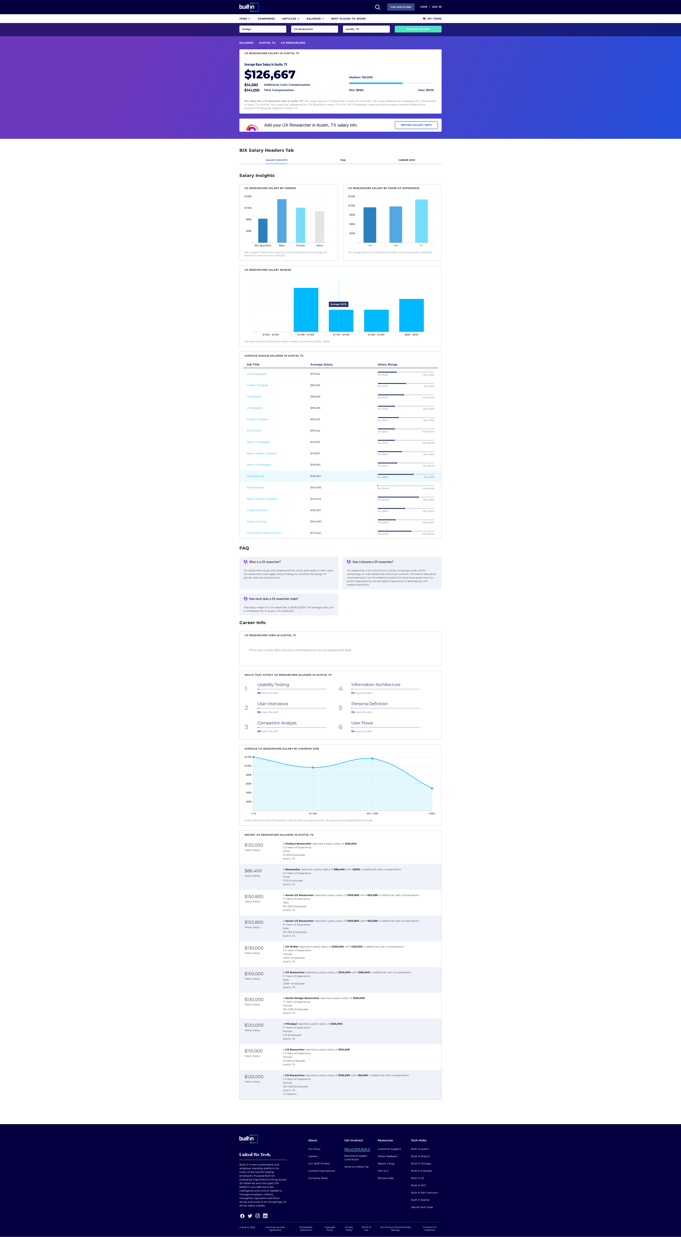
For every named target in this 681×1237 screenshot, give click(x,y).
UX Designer (254, 407)
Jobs (243, 18)
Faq (343, 160)
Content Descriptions (321, 1170)
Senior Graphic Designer (262, 453)
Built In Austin (420, 1149)
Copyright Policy (330, 1228)
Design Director (257, 521)
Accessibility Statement (305, 1228)
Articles (289, 18)
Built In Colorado (421, 1170)
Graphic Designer (257, 385)
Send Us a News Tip (356, 1166)
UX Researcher (256, 476)
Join (423, 7)
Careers (313, 1156)
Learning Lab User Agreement (275, 1228)
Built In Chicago (421, 1163)
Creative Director (257, 510)
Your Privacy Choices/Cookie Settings (395, 1228)
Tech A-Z (383, 1170)
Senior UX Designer (259, 464)
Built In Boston (420, 1156)
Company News (318, 1178)
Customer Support (389, 1149)
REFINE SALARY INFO (416, 125)
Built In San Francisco (424, 1192)
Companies (266, 18)
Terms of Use (366, 1228)
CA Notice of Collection (429, 1228)
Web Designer (255, 487)
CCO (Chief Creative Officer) (264, 532)
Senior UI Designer (258, 442)
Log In (437, 7)
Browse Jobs (386, 1178)
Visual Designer (256, 373)
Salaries (314, 18)
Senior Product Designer (262, 498)
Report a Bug (386, 1163)
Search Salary (418, 29)
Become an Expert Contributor (355, 1157)
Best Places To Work (348, 18)
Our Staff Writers (319, 1163)
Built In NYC (418, 1185)
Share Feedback (387, 1156)
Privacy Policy (349, 1228)
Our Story (314, 1149)
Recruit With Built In (357, 1149)
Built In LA (417, 1178)
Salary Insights (276, 160)
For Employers (401, 7)
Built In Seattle (420, 1199)
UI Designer (254, 396)
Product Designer (258, 419)
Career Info (406, 160)
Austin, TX (267, 42)
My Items (434, 18)
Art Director (254, 430)
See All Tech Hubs (422, 1207)
